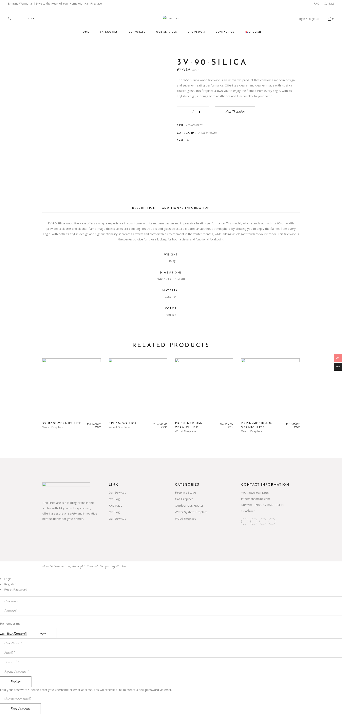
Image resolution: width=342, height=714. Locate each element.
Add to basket (235, 111)
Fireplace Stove (185, 492)
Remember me (10, 623)
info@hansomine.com (255, 499)
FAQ (316, 3)
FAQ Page (115, 505)
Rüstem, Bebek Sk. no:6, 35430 (262, 505)
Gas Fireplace (184, 499)
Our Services (117, 492)
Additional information (186, 208)
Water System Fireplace (191, 512)
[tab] (143, 209)
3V (188, 140)
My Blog (114, 499)
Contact (329, 3)
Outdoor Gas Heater (189, 505)
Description (144, 208)
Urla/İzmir (248, 511)
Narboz (121, 566)
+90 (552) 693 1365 (255, 493)
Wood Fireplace (207, 132)
